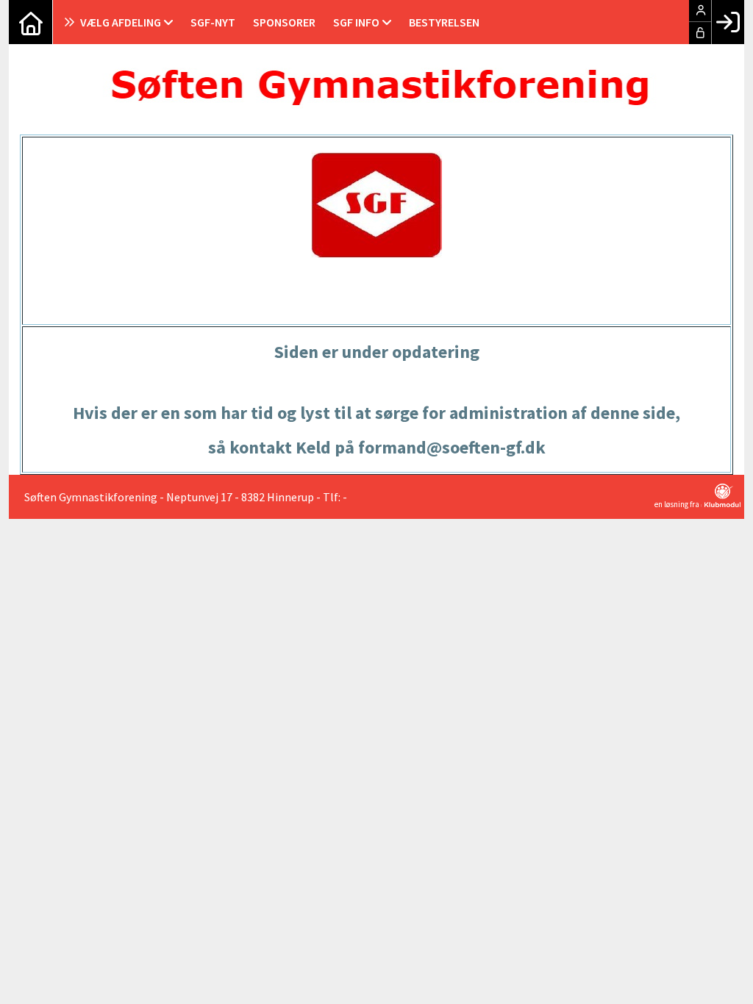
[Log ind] (727, 22)
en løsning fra (677, 504)
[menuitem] (31, 22)
